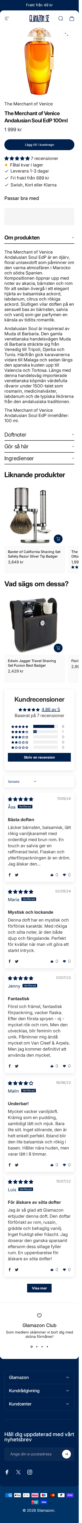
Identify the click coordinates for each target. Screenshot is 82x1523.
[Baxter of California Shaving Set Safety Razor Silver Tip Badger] (34, 515)
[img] (20, 799)
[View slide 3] (42, 1346)
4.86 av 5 (51, 709)
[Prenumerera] (66, 1454)
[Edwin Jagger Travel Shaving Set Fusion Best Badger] (34, 625)
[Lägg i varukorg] (58, 539)
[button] (17, 158)
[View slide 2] (36, 1346)
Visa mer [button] (39, 1288)
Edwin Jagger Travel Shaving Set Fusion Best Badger (32, 663)
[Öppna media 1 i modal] (66, 34)
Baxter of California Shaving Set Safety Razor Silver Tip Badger (34, 554)
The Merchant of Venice (28, 103)
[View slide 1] (31, 1346)
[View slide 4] (47, 1346)
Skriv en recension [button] (39, 757)
